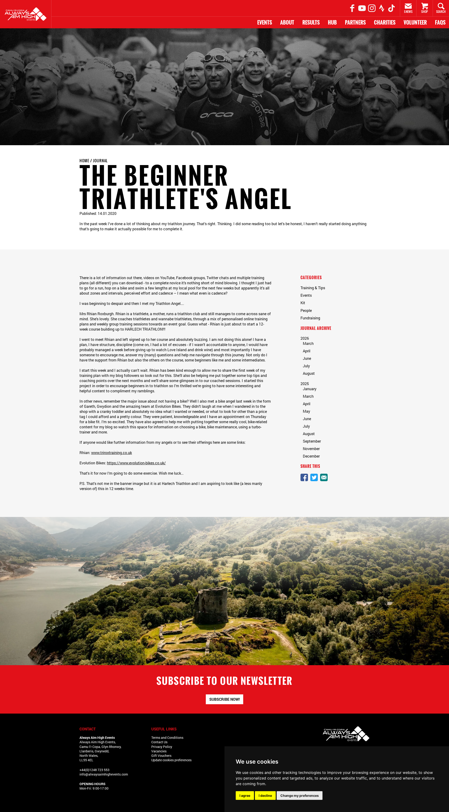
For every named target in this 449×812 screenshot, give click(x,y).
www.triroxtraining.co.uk (111, 452)
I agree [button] (244, 796)
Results (311, 22)
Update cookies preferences (171, 760)
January (309, 388)
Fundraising (310, 317)
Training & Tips (313, 287)
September (312, 441)
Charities (384, 22)
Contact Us (159, 742)
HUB (332, 22)
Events (264, 22)
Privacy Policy (161, 746)
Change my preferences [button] (299, 796)
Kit (303, 302)
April (306, 350)
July (306, 365)
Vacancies (159, 751)
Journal (100, 160)
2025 (305, 383)
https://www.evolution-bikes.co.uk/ (136, 462)
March (308, 343)
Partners (355, 22)
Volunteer (415, 22)
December (311, 456)
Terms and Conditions (167, 737)
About (287, 22)
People (306, 310)
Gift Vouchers (161, 755)
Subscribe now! (224, 699)
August (309, 373)
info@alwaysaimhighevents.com (104, 774)
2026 (305, 338)
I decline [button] (265, 796)
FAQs (440, 22)
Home (84, 160)
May (306, 411)
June (307, 358)
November (311, 448)
